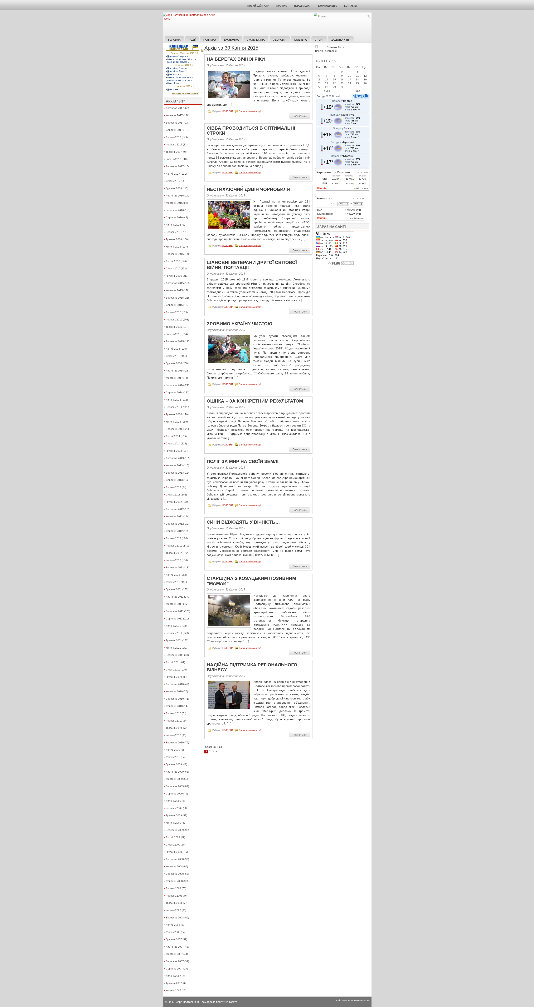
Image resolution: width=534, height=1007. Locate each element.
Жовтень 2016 (174, 202)
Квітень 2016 (173, 246)
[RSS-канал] (315, 15)
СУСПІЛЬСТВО (256, 39)
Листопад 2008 (175, 859)
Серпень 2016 (174, 217)
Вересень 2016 (175, 210)
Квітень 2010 (173, 735)
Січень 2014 (173, 443)
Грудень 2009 (174, 764)
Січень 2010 (173, 757)
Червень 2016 (174, 232)
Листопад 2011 (175, 596)
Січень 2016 (173, 268)
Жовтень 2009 (174, 779)
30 (342, 87)
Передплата (302, 6)
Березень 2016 (175, 254)
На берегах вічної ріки (236, 59)
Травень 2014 (174, 414)
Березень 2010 (175, 742)
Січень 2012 (173, 582)
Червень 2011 (174, 633)
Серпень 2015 (174, 305)
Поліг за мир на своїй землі (242, 461)
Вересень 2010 (175, 698)
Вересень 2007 (175, 961)
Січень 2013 (173, 494)
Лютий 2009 (173, 837)
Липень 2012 (173, 538)
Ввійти (319, 51)
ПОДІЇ (192, 39)
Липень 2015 (173, 312)
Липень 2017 (173, 137)
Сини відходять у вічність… (243, 522)
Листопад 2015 (175, 283)
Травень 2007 (174, 983)
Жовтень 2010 (174, 691)
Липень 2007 (173, 975)
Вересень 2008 (175, 873)
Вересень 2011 (175, 611)
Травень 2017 (174, 151)
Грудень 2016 (174, 188)
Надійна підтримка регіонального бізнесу (252, 667)
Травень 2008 (174, 903)
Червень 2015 (174, 319)
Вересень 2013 (175, 472)
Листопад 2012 (175, 509)
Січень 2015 (173, 356)
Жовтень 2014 (174, 378)
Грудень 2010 (174, 677)
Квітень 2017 (173, 159)
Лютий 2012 (173, 574)
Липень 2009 (173, 800)
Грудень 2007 (174, 939)
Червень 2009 (174, 808)
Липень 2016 (173, 224)
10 (349, 75)
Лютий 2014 (173, 436)
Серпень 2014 (174, 392)
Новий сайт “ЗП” (258, 6)
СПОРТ (319, 39)
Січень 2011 (173, 669)
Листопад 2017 (175, 108)
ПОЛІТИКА (209, 39)
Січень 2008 (173, 932)
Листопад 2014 (175, 370)
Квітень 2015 (173, 334)
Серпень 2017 (174, 130)
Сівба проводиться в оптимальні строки (251, 130)
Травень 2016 (174, 239)
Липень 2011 (173, 625)
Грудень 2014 (174, 363)
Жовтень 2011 (174, 604)
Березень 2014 (175, 429)
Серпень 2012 (174, 531)
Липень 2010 (173, 713)
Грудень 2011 (174, 589)
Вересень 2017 (175, 122)
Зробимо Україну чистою (239, 323)
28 (326, 87)
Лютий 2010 (173, 749)
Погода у (342, 101)
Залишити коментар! (250, 111)
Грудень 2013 (174, 450)
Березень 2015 (175, 341)
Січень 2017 (173, 181)
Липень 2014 (173, 399)
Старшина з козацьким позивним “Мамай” (251, 581)
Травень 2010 (174, 728)
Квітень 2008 (173, 910)
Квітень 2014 (173, 421)
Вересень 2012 (175, 523)
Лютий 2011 (173, 662)
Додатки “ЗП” (340, 39)
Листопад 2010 (175, 684)
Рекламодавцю (327, 6)
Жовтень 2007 (174, 954)
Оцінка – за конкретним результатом (255, 401)
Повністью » (299, 116)
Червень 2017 (174, 144)
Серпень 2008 (174, 881)
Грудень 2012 (174, 501)
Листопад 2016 (175, 195)
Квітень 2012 (173, 560)
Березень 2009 (175, 830)
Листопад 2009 (175, 771)
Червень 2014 (174, 407)
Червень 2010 (174, 720)
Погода (321, 96)
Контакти (350, 6)
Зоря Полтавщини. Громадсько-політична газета (206, 1001)
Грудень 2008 (174, 852)
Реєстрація (330, 51)
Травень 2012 (174, 553)
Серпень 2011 (174, 618)
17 (349, 79)
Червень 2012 (174, 545)
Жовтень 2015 (174, 290)
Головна (174, 39)
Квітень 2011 (173, 647)
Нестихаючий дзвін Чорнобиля (248, 189)
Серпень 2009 (174, 793)
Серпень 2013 (174, 480)
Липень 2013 (173, 487)
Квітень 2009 (173, 822)
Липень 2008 (173, 888)
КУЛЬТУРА (300, 39)
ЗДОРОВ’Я (279, 39)
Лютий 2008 (173, 924)
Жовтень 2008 (174, 866)
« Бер (326, 90)
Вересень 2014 (175, 385)
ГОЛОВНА (227, 111)
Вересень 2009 (175, 786)
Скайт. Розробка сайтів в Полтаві (352, 1000)
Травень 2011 (174, 640)
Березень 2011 (175, 655)
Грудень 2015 (174, 275)
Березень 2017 (175, 166)
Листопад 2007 (175, 946)
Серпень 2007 (174, 968)
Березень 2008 (175, 917)
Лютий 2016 (173, 261)
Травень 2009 (174, 815)
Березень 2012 (175, 567)
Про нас (281, 6)
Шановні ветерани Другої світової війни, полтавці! (252, 265)
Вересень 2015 (175, 297)
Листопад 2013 (175, 458)
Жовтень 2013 (174, 465)
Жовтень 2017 (174, 115)
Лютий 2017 (173, 173)
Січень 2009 (173, 844)
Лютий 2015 (173, 348)
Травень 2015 (174, 326)
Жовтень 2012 (174, 516)
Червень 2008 (174, 895)
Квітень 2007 (173, 990)
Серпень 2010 (174, 706)
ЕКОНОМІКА (231, 39)
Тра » (357, 90)
